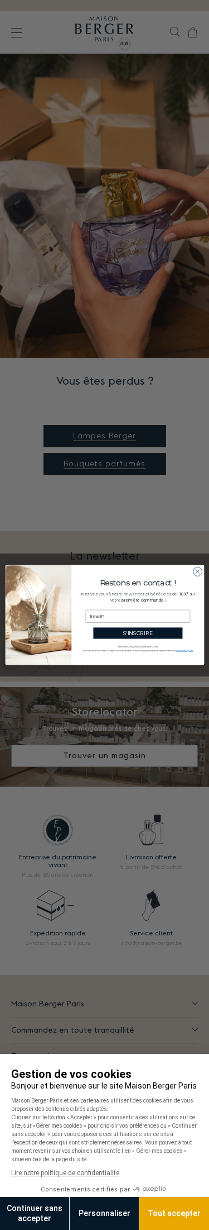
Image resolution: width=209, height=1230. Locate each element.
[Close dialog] (197, 571)
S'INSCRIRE (137, 633)
